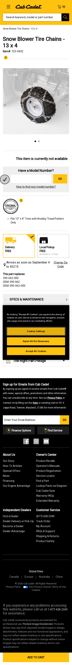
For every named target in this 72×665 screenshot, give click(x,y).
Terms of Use (59, 587)
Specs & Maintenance (27, 299)
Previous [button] (5, 105)
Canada (14, 576)
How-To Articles (12, 465)
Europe (29, 576)
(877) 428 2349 (45, 516)
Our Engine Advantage (16, 485)
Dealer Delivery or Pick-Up (18, 521)
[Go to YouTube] (46, 442)
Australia (44, 576)
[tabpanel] (36, 101)
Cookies (36, 590)
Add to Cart (36, 657)
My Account (43, 526)
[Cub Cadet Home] (29, 6)
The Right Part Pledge (29, 361)
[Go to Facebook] (26, 442)
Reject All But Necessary (36, 341)
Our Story (8, 460)
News (6, 475)
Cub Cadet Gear (45, 490)
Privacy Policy (54, 398)
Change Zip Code (61, 264)
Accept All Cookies (36, 351)
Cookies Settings (36, 331)
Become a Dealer (13, 526)
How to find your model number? (36, 186)
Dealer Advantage (14, 531)
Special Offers (11, 470)
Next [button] (67, 105)
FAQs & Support (45, 531)
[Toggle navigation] (8, 6)
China (59, 576)
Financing (8, 480)
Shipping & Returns (47, 536)
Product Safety (45, 541)
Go (60, 178)
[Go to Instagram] (36, 442)
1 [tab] (35, 141)
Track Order (43, 521)
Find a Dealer (10, 516)
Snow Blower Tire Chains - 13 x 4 (20, 28)
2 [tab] (38, 141)
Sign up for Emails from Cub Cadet (35, 396)
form (35, 403)
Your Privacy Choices (40, 587)
